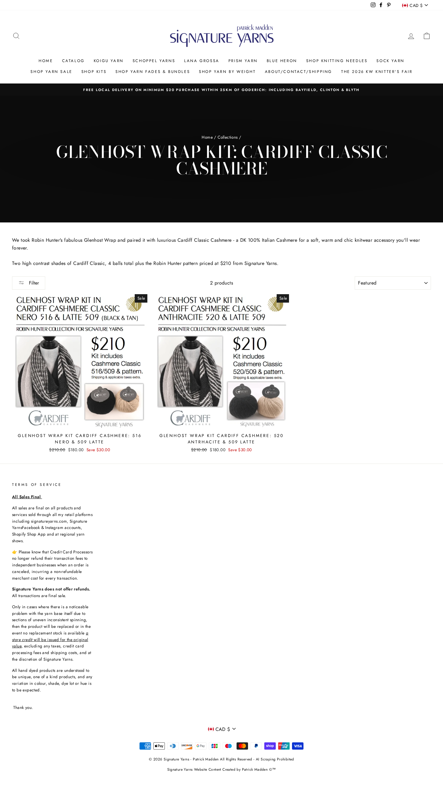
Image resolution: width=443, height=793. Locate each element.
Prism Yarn (243, 61)
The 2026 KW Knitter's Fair (377, 71)
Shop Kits (93, 71)
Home (46, 61)
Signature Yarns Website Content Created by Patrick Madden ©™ (221, 769)
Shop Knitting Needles (337, 61)
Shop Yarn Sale (51, 71)
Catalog (73, 61)
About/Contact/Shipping (298, 71)
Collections (227, 137)
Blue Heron (282, 61)
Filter (33, 282)
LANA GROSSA (201, 61)
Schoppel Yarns (154, 61)
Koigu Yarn (109, 61)
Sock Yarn (390, 61)
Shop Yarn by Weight (227, 71)
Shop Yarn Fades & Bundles (152, 71)
